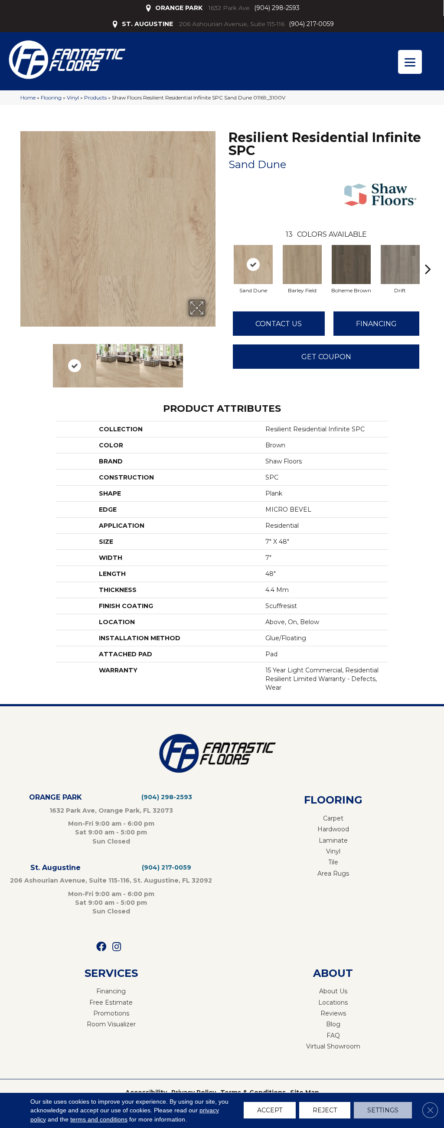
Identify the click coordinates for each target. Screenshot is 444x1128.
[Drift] (400, 264)
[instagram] (116, 947)
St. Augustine (55, 867)
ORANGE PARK (178, 8)
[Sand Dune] (253, 264)
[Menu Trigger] (410, 62)
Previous (24, 361)
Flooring (51, 97)
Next (211, 361)
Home (28, 97)
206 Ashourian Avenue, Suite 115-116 (231, 24)
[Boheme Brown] (351, 264)
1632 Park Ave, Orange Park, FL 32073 (111, 810)
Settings (382, 1111)
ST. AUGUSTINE (147, 24)
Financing (376, 324)
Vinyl (73, 97)
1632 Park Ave (229, 8)
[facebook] (101, 947)
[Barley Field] (302, 264)
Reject (325, 1111)
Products (95, 97)
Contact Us (278, 324)
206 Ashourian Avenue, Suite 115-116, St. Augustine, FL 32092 (111, 880)
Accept (269, 1111)
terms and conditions (98, 1119)
